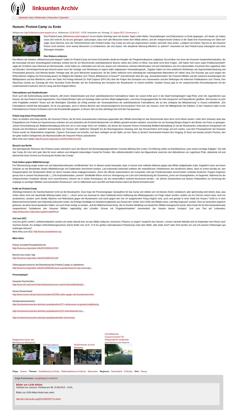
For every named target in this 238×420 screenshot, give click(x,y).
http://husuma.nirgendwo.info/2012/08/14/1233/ (58, 139)
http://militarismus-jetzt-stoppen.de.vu (40, 32)
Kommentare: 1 (132, 32)
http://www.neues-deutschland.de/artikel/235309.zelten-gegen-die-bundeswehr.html (53, 294)
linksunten (53, 17)
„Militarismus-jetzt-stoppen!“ (76, 36)
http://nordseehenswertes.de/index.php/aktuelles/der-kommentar (44, 318)
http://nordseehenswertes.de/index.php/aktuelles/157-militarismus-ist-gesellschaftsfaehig (56, 304)
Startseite (23, 17)
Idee (31, 17)
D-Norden (128, 371)
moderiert (52, 378)
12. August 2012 (117, 32)
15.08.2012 (74, 32)
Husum (144, 371)
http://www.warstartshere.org (47, 231)
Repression (93, 371)
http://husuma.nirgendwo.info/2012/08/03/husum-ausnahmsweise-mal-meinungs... (52, 268)
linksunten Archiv (55, 8)
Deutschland (116, 371)
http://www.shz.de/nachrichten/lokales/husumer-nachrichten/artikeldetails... (49, 284)
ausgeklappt (41, 378)
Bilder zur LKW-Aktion (29, 384)
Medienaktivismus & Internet (73, 371)
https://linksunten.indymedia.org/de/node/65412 (36, 212)
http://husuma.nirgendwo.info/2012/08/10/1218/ (35, 258)
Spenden (64, 17)
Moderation (40, 17)
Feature (23, 371)
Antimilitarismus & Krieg (49, 371)
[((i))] (18, 14)
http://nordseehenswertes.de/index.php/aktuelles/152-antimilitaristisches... (48, 311)
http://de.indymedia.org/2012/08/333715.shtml (38, 399)
